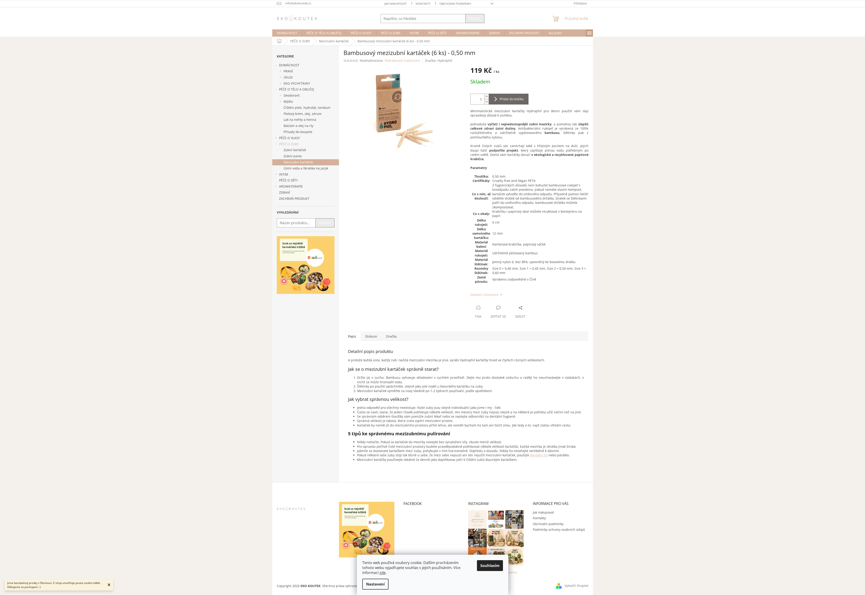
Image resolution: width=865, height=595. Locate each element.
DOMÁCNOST (289, 65)
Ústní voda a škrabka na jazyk (306, 168)
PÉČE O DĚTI (288, 180)
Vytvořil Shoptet (576, 585)
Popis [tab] (352, 336)
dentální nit (539, 455)
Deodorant (292, 95)
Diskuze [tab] (371, 336)
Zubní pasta (293, 156)
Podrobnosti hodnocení (402, 60)
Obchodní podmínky (455, 4)
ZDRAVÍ (284, 192)
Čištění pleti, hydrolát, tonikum (307, 107)
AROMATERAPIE (291, 186)
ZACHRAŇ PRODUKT (294, 198)
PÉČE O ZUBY (289, 144)
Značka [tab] (391, 336)
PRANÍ (288, 71)
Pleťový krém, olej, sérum (303, 114)
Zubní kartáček (295, 150)
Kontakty (423, 4)
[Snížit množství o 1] (486, 101)
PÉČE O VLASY (289, 138)
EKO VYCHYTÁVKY (297, 83)
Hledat (475, 18)
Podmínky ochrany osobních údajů (559, 529)
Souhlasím (490, 565)
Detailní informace (484, 295)
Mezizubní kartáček (298, 162)
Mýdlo (288, 101)
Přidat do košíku (512, 99)
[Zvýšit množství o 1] (486, 96)
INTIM (283, 174)
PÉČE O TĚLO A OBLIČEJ (296, 89)
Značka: (438, 60)
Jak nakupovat (395, 4)
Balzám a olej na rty (298, 126)
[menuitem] (287, 33)
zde (382, 572)
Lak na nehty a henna (300, 119)
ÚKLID (288, 77)
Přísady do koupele (298, 132)
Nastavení (375, 584)
